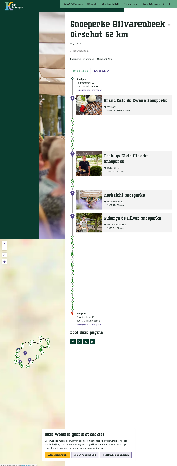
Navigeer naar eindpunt (89, 324)
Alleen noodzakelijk (85, 454)
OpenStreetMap (25, 465)
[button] (18, 351)
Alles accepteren (57, 454)
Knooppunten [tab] (101, 70)
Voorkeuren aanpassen (116, 454)
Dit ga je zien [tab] (80, 70)
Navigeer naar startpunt (89, 90)
